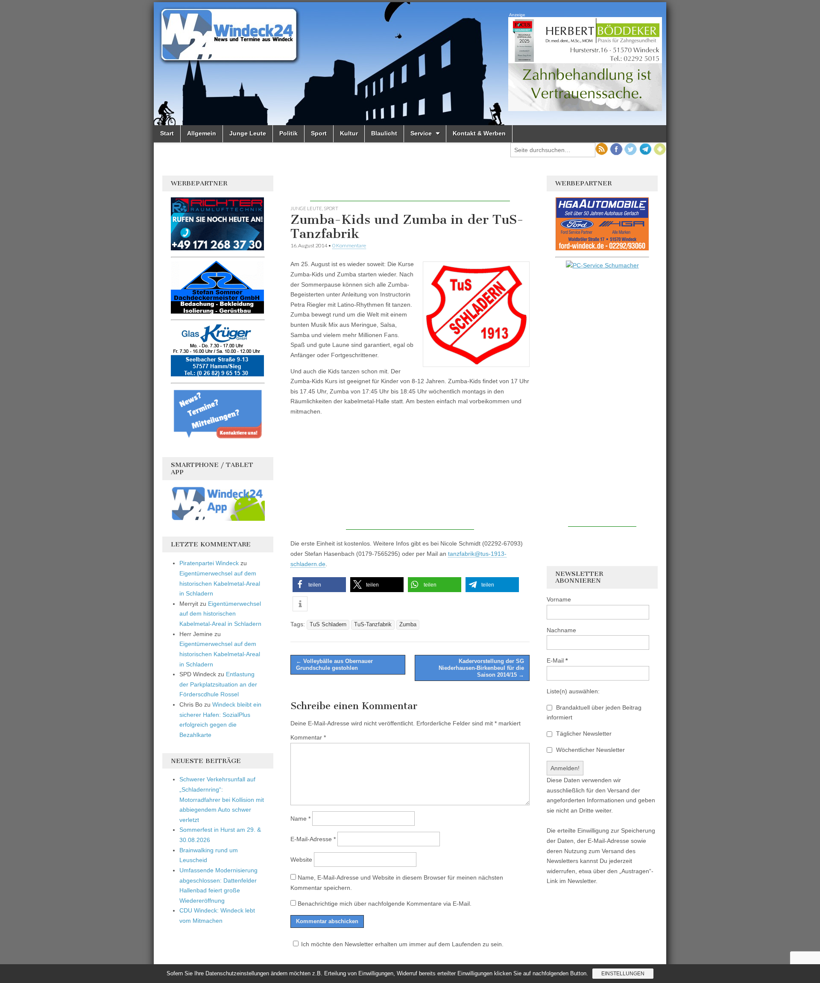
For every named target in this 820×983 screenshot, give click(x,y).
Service (421, 133)
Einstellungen (622, 974)
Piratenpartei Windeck (209, 563)
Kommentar (308, 737)
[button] (319, 584)
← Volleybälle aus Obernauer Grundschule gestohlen (334, 664)
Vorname (559, 599)
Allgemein (201, 133)
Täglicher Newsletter (583, 733)
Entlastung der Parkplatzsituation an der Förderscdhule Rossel (218, 684)
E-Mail (557, 660)
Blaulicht (384, 133)
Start (167, 133)
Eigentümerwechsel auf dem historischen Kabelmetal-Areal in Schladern (219, 583)
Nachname (561, 630)
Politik (288, 133)
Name (300, 818)
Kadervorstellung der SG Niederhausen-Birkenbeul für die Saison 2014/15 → (481, 668)
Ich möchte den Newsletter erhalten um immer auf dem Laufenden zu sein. (402, 944)
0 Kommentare (349, 245)
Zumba (407, 625)
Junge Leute (247, 133)
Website (301, 859)
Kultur (349, 133)
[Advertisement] (410, 188)
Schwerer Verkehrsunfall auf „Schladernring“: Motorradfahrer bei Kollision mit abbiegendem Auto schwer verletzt (221, 799)
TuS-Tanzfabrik (373, 625)
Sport (319, 133)
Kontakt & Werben (479, 133)
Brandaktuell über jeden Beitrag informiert (594, 712)
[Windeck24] (410, 63)
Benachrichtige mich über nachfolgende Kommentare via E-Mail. (385, 903)
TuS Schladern (328, 625)
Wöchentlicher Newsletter (589, 749)
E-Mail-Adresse (313, 839)
